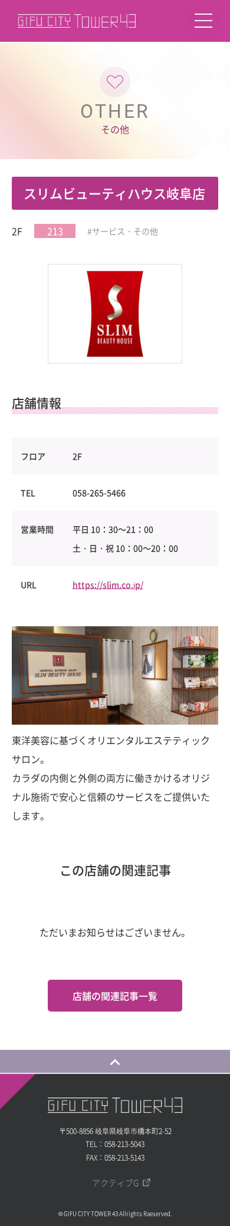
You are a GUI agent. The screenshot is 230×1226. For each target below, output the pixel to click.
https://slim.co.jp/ (108, 584)
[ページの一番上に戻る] (115, 1061)
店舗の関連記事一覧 (115, 996)
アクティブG (115, 1182)
